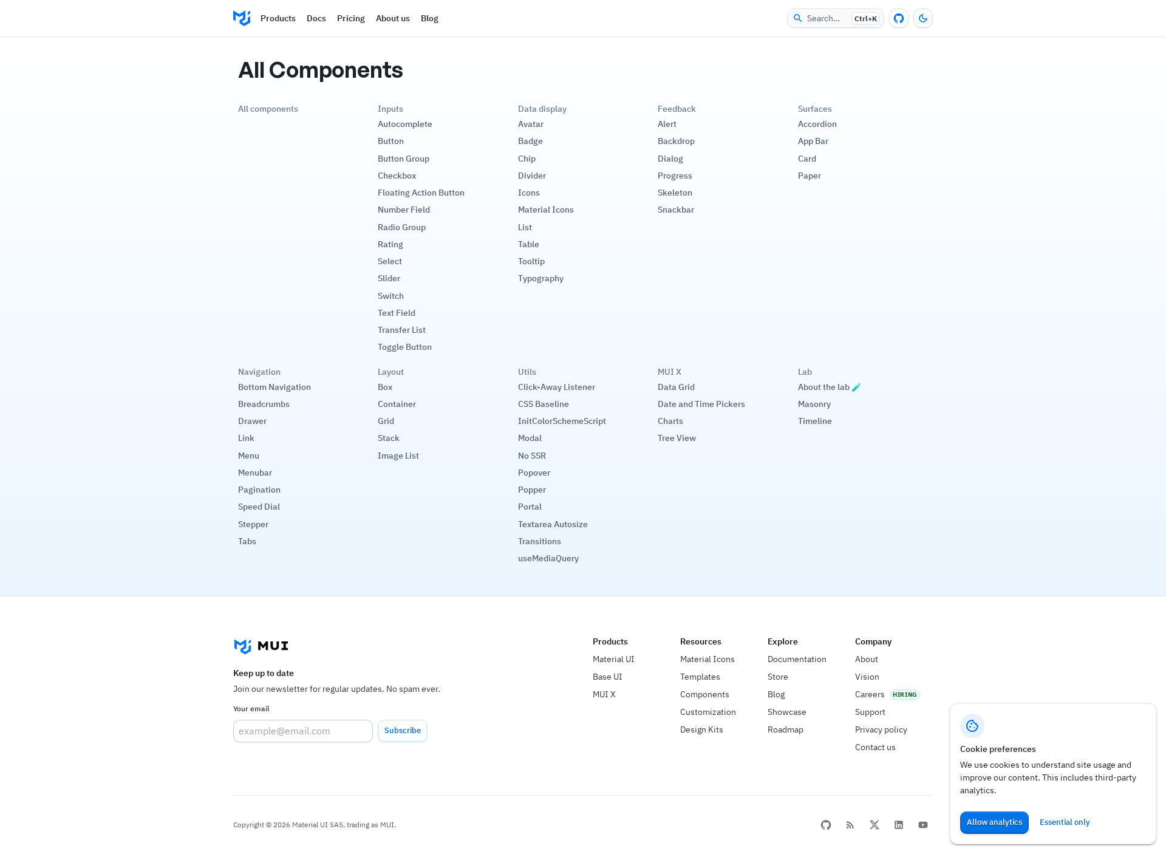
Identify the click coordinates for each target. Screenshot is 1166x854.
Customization (708, 711)
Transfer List (402, 329)
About (866, 659)
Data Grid (676, 386)
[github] (826, 825)
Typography (541, 278)
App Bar (813, 140)
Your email (251, 708)
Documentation (797, 659)
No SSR (532, 455)
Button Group (403, 158)
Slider (389, 278)
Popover (534, 472)
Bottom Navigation (274, 386)
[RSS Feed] (850, 825)
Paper (809, 175)
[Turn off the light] (923, 18)
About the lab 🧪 (830, 386)
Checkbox (397, 175)
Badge (530, 140)
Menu (248, 455)
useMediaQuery (548, 558)
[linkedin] (899, 825)
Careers (870, 694)
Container (397, 403)
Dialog (670, 158)
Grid (386, 420)
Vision (867, 676)
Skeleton (675, 192)
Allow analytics (994, 822)
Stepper (253, 524)
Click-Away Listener (556, 386)
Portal (530, 506)
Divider (532, 175)
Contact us (875, 747)
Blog (429, 18)
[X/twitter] (874, 825)
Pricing (351, 18)
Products (278, 18)
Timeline (815, 420)
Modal (530, 437)
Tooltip (531, 261)
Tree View (677, 437)
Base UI (607, 676)
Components (704, 694)
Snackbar (676, 209)
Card (807, 158)
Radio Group (402, 227)
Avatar (531, 123)
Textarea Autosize (553, 524)
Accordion (817, 123)
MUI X (604, 694)
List (525, 227)
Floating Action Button (421, 192)
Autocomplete (405, 123)
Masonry (814, 403)
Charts (670, 420)
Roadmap (785, 729)
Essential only (1065, 822)
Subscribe (402, 730)
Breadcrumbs (264, 403)
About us (393, 18)
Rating (390, 244)
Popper (532, 489)
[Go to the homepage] (241, 18)
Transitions (539, 541)
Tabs (247, 541)
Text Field (396, 312)
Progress (675, 175)
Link (246, 437)
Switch (391, 295)
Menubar (255, 472)
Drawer (252, 420)
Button (391, 140)
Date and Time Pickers (701, 403)
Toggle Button (405, 346)
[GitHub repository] (899, 18)
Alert (667, 123)
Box (385, 386)
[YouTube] (923, 825)
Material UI (614, 659)
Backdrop (676, 140)
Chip (527, 158)
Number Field (404, 209)
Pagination (259, 489)
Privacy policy (881, 729)
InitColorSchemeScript (562, 420)
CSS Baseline (543, 403)
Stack (389, 437)
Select (390, 261)
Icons (529, 192)
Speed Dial (259, 506)
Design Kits (701, 729)
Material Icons (546, 209)
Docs (316, 18)
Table (528, 244)
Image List (398, 455)
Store (778, 676)
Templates (700, 676)
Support (870, 711)
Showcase (787, 711)
